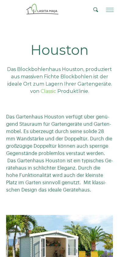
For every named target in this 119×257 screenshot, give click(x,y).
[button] (110, 9)
